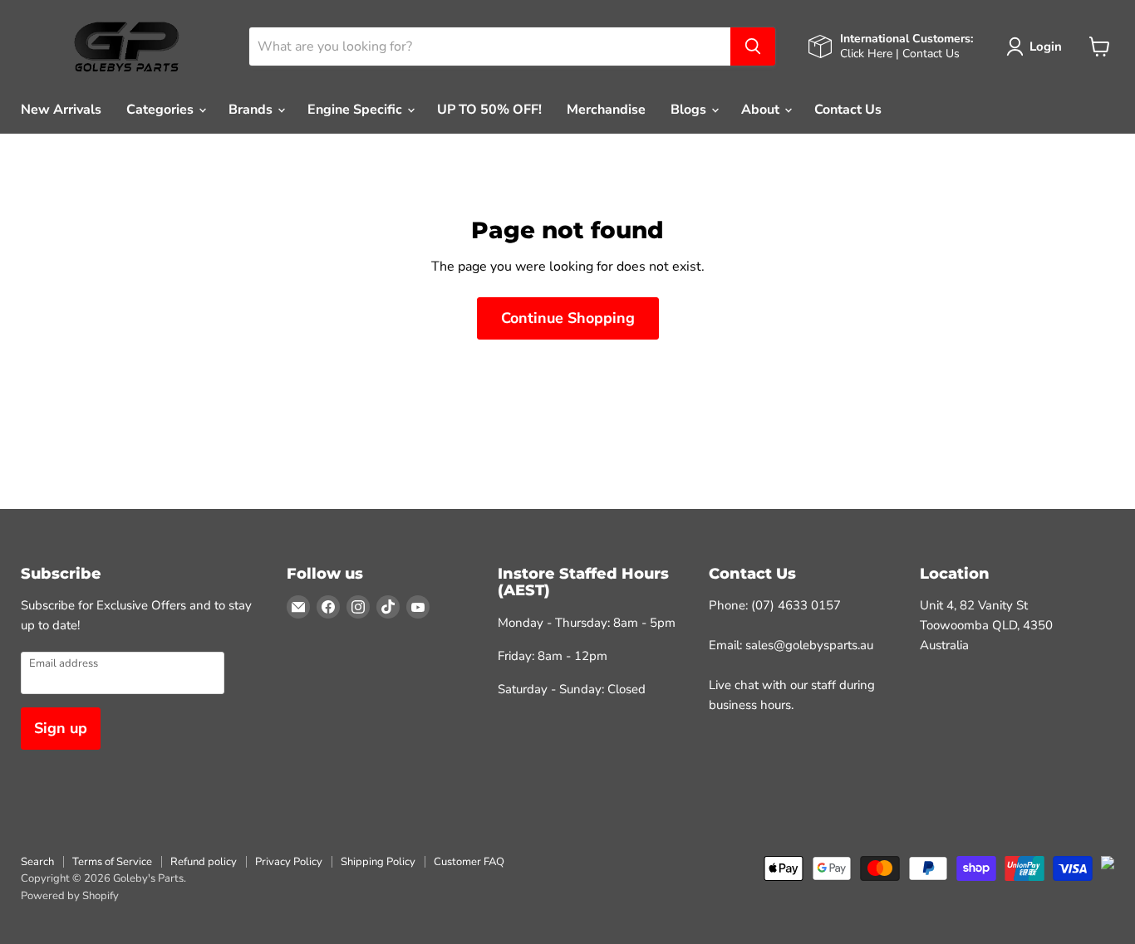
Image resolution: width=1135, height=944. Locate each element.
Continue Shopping (568, 318)
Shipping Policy (378, 861)
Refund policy (203, 861)
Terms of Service (112, 861)
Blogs (690, 109)
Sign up (60, 728)
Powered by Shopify (70, 895)
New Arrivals (61, 109)
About (762, 109)
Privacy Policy (288, 861)
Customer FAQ (469, 861)
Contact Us (848, 109)
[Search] (752, 46)
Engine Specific (356, 109)
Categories (161, 109)
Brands (252, 109)
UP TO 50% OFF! (489, 109)
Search (37, 861)
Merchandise (606, 109)
